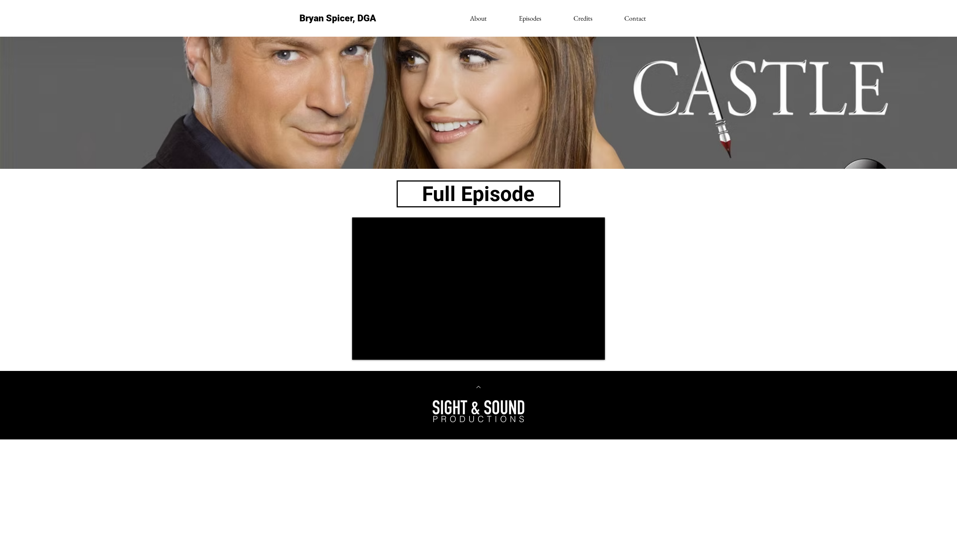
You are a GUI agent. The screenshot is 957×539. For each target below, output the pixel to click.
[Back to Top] (478, 387)
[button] (529, 18)
